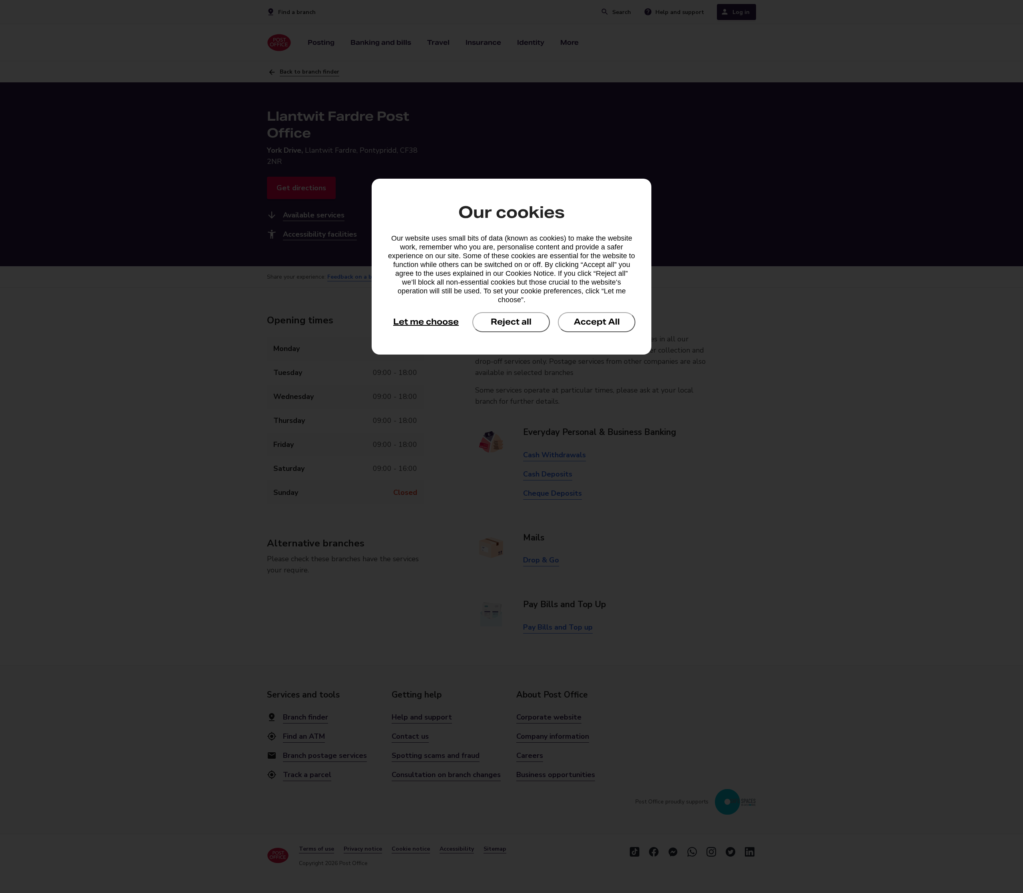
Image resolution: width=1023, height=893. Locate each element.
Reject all (511, 322)
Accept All (597, 322)
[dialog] (511, 267)
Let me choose (426, 322)
